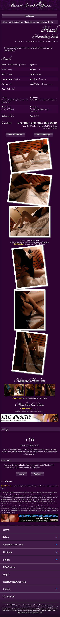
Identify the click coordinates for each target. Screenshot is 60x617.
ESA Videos (9, 567)
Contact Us (8, 596)
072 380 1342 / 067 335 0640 (37, 123)
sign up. (36, 467)
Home (6, 529)
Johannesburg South (43, 21)
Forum (6, 559)
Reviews (7, 552)
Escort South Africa (36, 605)
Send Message (43, 134)
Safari (44, 610)
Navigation (29, 15)
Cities (6, 537)
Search (6, 588)
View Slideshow (15, 134)
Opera (19, 612)
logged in (15, 449)
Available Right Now (13, 544)
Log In (21, 474)
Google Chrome (36, 610)
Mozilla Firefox (51, 610)
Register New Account (14, 581)
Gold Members (11, 451)
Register (37, 474)
